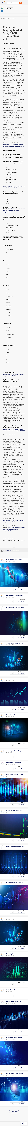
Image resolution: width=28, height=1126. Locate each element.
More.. (22, 589)
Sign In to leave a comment (11, 550)
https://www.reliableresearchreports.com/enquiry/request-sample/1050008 (14, 210)
